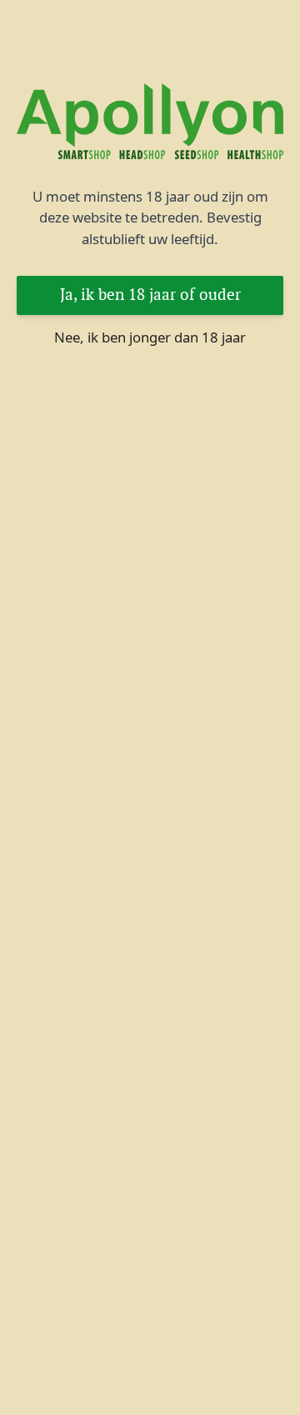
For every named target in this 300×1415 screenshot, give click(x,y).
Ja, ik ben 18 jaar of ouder (150, 294)
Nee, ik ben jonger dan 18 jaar (150, 337)
